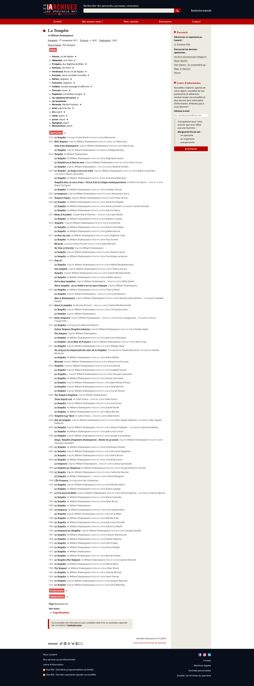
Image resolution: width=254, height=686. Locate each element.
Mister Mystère (180, 60)
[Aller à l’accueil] (60, 14)
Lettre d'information (53, 664)
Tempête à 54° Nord (64, 415)
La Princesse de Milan (65, 492)
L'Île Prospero (61, 480)
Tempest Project (62, 197)
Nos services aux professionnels (59, 659)
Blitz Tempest (61, 141)
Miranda (58, 243)
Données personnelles (200, 670)
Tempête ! (59, 222)
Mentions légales (202, 665)
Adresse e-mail (181, 111)
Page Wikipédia (61, 612)
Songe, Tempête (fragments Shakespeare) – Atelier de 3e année (86, 439)
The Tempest (60, 333)
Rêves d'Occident (63, 214)
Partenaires (165, 21)
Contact (196, 21)
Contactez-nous (74, 625)
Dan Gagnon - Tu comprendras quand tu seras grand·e (191, 64)
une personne (187, 142)
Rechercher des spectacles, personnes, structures (111, 5)
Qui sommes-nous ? (92, 21)
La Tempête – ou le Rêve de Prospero (72, 341)
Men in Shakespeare (64, 298)
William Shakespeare (62, 35)
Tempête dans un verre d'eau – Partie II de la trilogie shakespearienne (90, 182)
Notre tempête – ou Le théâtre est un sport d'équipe (80, 285)
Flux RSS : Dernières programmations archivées (70, 669)
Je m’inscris (191, 148)
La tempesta (60, 193)
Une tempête (60, 268)
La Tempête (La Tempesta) (67, 467)
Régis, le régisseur (182, 68)
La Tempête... (61, 374)
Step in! (58, 260)
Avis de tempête (62, 420)
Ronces (177, 72)
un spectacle (186, 135)
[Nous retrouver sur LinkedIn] (209, 655)
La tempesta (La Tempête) (67, 530)
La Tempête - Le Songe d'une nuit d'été (73, 170)
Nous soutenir (131, 21)
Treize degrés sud (63, 399)
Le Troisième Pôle (182, 44)
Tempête (58, 154)
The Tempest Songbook (65, 394)
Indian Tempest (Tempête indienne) (72, 329)
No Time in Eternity (64, 248)
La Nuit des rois (62, 235)
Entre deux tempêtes (65, 281)
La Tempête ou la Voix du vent (69, 162)
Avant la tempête (63, 305)
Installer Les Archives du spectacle (194, 675)
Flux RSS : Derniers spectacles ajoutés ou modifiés (71, 674)
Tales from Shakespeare (66, 145)
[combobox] (128, 10)
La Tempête (60, 137)
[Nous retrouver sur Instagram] (204, 655)
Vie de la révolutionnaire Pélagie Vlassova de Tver (191, 56)
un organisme (187, 139)
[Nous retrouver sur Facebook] (199, 655)
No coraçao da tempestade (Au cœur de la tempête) (80, 350)
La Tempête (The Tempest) (67, 559)
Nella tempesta (62, 317)
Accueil (57, 21)
